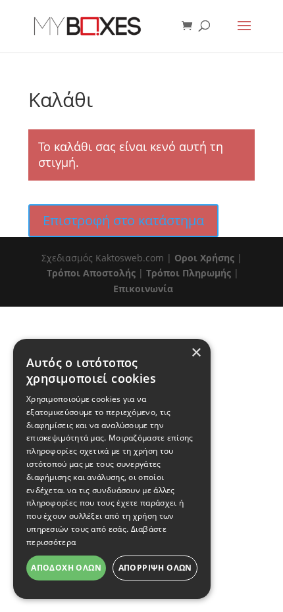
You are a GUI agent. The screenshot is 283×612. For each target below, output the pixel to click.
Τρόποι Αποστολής (91, 273)
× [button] (196, 353)
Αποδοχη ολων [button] (66, 567)
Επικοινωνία (143, 288)
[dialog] (112, 469)
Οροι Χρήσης (204, 257)
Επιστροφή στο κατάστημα (123, 220)
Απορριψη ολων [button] (155, 567)
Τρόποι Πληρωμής (188, 273)
